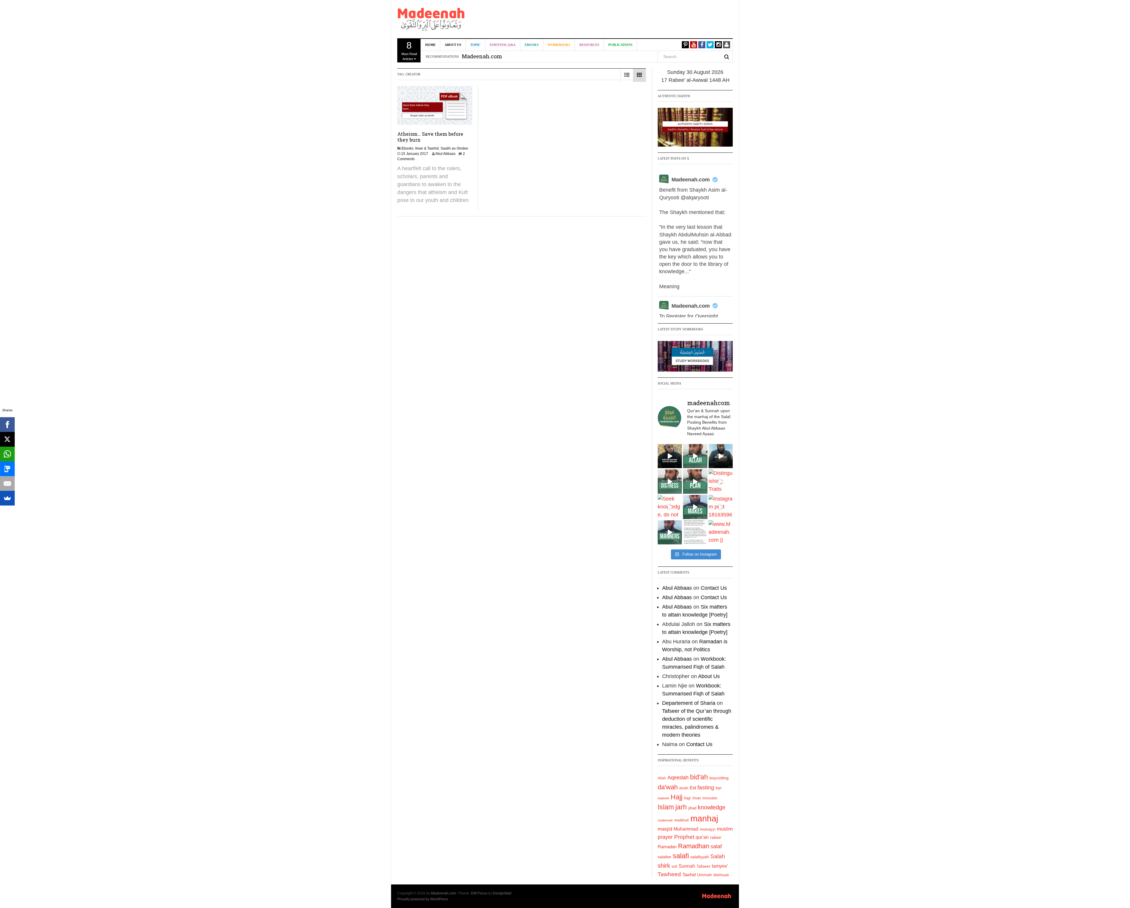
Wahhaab (721, 875)
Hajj (676, 797)
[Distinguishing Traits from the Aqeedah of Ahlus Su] (721, 481)
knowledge (711, 807)
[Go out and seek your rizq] (695, 456)
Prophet (684, 837)
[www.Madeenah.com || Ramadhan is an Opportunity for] (721, 532)
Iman (696, 798)
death (683, 788)
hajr (687, 798)
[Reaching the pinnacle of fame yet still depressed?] (721, 456)
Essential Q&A (503, 45)
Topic (475, 45)
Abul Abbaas (445, 154)
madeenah (665, 820)
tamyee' (720, 866)
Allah (662, 778)
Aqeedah (678, 778)
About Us (453, 45)
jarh (681, 807)
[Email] (7, 483)
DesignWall (502, 893)
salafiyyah (699, 856)
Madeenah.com (691, 180)
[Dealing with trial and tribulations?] (695, 481)
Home (430, 45)
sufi (674, 866)
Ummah (704, 875)
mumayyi (707, 829)
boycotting (719, 778)
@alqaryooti (695, 198)
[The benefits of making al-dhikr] (670, 481)
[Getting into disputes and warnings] (670, 456)
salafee (664, 856)
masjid (665, 829)
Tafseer (703, 866)
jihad (692, 808)
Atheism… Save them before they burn (430, 137)
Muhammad (686, 828)
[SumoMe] (7, 498)
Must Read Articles (409, 50)
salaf (716, 846)
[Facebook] (7, 424)
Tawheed (669, 874)
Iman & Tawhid (427, 148)
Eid (693, 787)
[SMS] (7, 468)
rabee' (716, 837)
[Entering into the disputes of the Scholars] (670, 532)
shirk (664, 865)
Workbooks (559, 45)
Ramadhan (693, 846)
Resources (589, 45)
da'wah (668, 787)
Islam (666, 807)
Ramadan (667, 846)
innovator (709, 798)
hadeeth (663, 798)
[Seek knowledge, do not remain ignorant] (670, 507)
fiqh (719, 788)
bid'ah (699, 777)
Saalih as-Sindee (454, 148)
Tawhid (689, 874)
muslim (725, 829)
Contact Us (714, 588)
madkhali (681, 820)
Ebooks (532, 45)
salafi (681, 856)
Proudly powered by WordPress (422, 899)
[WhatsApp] (7, 454)
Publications (620, 45)
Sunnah (687, 866)
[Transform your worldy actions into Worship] (695, 507)
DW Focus (479, 893)
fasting (705, 787)
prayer (665, 837)
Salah (717, 856)
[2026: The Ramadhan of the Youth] (695, 532)
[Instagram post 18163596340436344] (721, 507)
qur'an (702, 837)
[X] (7, 439)
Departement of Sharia (688, 703)
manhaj (704, 818)
